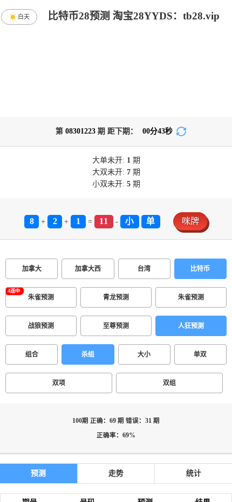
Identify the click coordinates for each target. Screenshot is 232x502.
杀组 (87, 354)
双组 (169, 383)
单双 (200, 354)
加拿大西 (88, 269)
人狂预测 (191, 326)
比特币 (200, 269)
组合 (31, 354)
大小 (144, 354)
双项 (58, 383)
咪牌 (190, 221)
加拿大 (32, 269)
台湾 (144, 269)
